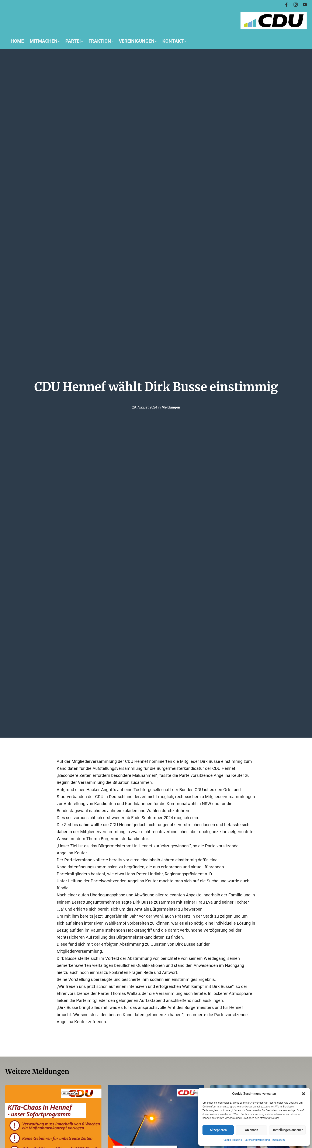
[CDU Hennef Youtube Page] (305, 4)
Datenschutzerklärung (257, 1139)
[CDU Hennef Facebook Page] (286, 4)
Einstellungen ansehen (287, 1130)
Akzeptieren (218, 1130)
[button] (303, 1094)
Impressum (278, 1139)
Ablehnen (251, 1130)
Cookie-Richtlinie (232, 1139)
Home (17, 41)
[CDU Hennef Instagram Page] (296, 4)
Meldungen (171, 407)
